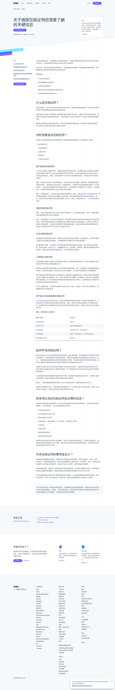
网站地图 (84, 608)
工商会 (58, 245)
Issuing (38, 622)
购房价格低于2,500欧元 (87, 194)
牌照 (83, 606)
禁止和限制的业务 (87, 603)
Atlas (37, 592)
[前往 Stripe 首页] (15, 587)
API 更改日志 (62, 666)
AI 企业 (61, 620)
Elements (39, 613)
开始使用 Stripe (19, 30)
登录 (88, 3)
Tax (37, 643)
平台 (60, 615)
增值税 (68, 421)
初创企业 (61, 592)
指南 (83, 589)
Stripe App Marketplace (66, 648)
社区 (83, 596)
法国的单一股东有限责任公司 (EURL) (48, 517)
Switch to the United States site (82, 686)
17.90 (72, 462)
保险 (60, 629)
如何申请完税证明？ (19, 70)
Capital (38, 599)
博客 (83, 594)
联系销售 (96, 3)
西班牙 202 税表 (43, 520)
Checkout (39, 601)
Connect (38, 606)
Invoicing (39, 620)
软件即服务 (62, 617)
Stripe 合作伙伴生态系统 (66, 650)
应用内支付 (62, 608)
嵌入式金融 (62, 601)
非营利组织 (62, 634)
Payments (39, 632)
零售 (60, 641)
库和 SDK (61, 669)
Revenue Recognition (42, 639)
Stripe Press (85, 627)
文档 (60, 659)
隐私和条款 (85, 601)
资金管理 (61, 613)
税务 (23, 9)
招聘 (83, 622)
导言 (14, 60)
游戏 (60, 625)
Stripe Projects (63, 671)
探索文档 (84, 562)
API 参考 (61, 662)
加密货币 (38, 608)
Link (37, 625)
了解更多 (84, 34)
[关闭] (112, 681)
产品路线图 (85, 619)
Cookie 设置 (85, 610)
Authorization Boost (42, 594)
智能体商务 (62, 594)
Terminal (39, 646)
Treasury (39, 648)
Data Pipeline (40, 610)
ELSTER (90, 355)
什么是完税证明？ (18, 64)
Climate (38, 603)
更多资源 (16, 9)
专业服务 (61, 636)
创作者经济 (62, 622)
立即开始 (17, 560)
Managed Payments (42, 627)
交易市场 (61, 610)
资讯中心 (84, 624)
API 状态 (61, 664)
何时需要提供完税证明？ (20, 67)
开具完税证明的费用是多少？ (22, 79)
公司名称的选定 (41, 300)
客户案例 (84, 592)
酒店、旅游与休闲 (64, 627)
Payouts (38, 634)
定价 (49, 3)
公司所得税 (60, 421)
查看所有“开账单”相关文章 (21, 521)
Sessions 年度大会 (87, 599)
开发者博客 (62, 673)
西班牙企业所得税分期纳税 (45, 522)
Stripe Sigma (40, 641)
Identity (38, 617)
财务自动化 (62, 603)
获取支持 (84, 636)
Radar (38, 636)
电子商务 (61, 599)
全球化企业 (62, 606)
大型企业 (61, 589)
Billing (38, 596)
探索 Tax (61, 560)
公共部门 (61, 639)
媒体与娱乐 (62, 632)
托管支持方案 (85, 638)
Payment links (40, 629)
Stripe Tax (80, 387)
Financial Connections (43, 615)
